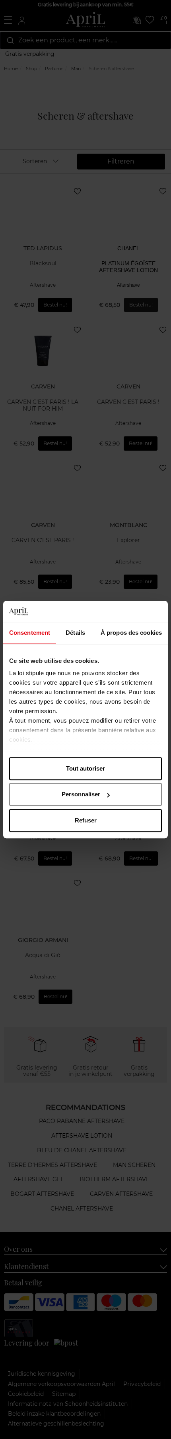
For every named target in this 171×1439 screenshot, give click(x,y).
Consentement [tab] (29, 632)
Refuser (86, 820)
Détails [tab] (75, 632)
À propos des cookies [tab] (131, 632)
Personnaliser (81, 794)
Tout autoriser (85, 768)
